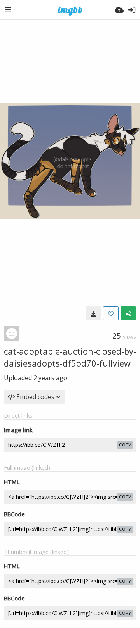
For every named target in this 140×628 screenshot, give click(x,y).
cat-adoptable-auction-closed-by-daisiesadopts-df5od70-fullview (70, 357)
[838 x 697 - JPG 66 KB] (93, 313)
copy (125, 445)
